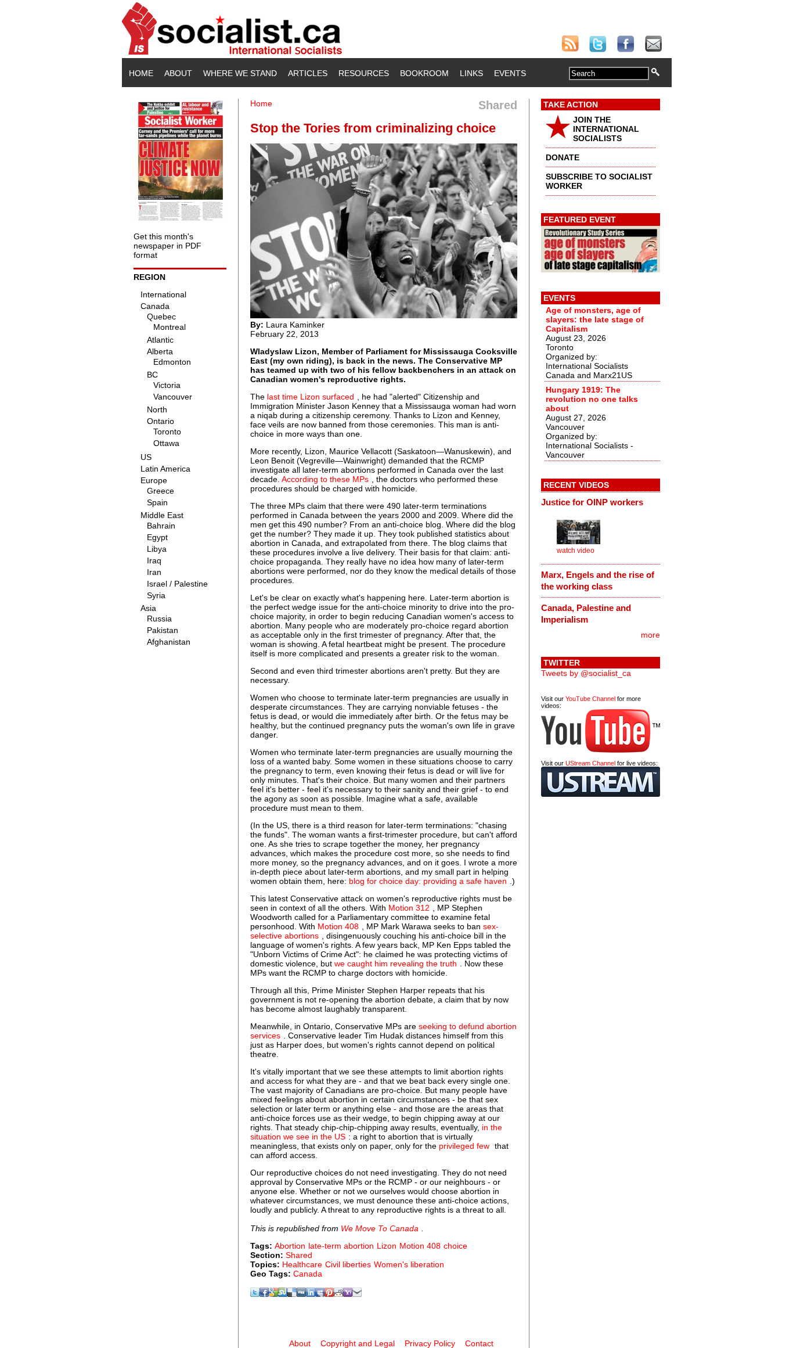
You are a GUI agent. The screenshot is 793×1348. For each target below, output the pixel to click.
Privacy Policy (430, 1343)
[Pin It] (329, 1294)
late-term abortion (341, 1245)
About (178, 73)
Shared (299, 1255)
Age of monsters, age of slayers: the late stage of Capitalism (595, 319)
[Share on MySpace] (320, 1294)
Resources (363, 73)
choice (455, 1245)
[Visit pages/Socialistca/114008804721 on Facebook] (264, 1294)
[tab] (600, 502)
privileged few (464, 1146)
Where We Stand (240, 73)
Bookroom (424, 73)
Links (471, 73)
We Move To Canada (380, 1228)
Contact (479, 1343)
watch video (575, 551)
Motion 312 (409, 907)
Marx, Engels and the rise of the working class (597, 580)
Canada (307, 1273)
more (650, 634)
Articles (307, 73)
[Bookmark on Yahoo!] (347, 1294)
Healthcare (302, 1264)
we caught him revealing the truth (395, 963)
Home (141, 73)
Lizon (386, 1245)
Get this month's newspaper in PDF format (167, 246)
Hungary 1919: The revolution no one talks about (592, 399)
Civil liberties (348, 1264)
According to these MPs (325, 479)
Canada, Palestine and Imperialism (586, 613)
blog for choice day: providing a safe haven (428, 881)
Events (510, 73)
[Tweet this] (254, 1294)
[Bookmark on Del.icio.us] (292, 1294)
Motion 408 (338, 926)
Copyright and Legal (357, 1343)
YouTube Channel (590, 698)
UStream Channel (590, 763)
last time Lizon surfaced (310, 396)
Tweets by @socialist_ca (586, 673)
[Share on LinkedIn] (310, 1294)
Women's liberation (409, 1264)
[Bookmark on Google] (273, 1294)
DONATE (562, 157)
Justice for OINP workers (592, 502)
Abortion (290, 1245)
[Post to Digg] (301, 1294)
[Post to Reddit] (338, 1294)
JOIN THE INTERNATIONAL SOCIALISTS (606, 129)
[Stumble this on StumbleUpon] (282, 1294)
